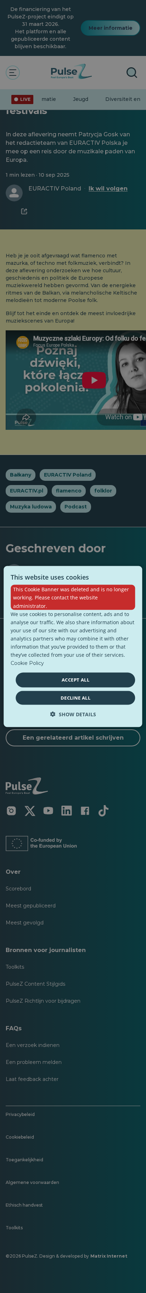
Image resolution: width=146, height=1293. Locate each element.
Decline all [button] (75, 697)
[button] (73, 714)
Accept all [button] (75, 680)
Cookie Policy (27, 663)
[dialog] (73, 646)
